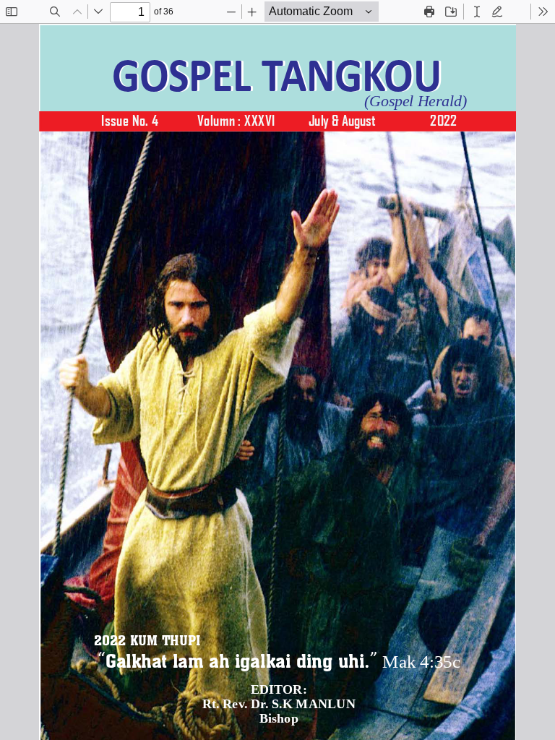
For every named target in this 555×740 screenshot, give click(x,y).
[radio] (477, 11)
